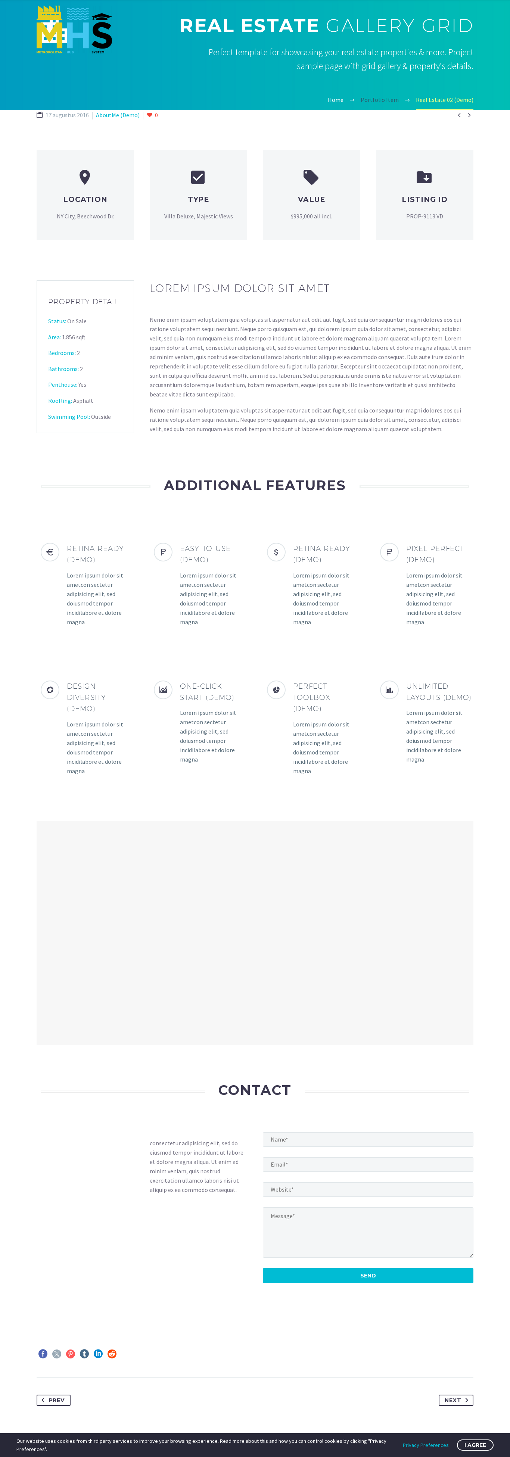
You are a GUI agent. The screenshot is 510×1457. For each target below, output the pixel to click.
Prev (57, 1400)
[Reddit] (112, 1353)
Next (453, 1400)
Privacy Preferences (426, 1445)
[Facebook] (42, 1353)
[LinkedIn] (98, 1353)
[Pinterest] (70, 1353)
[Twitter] (56, 1353)
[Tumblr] (84, 1353)
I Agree (475, 1445)
